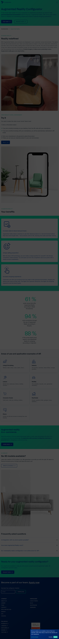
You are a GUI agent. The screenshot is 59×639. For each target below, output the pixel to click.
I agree (55, 637)
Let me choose (34, 637)
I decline (50, 637)
